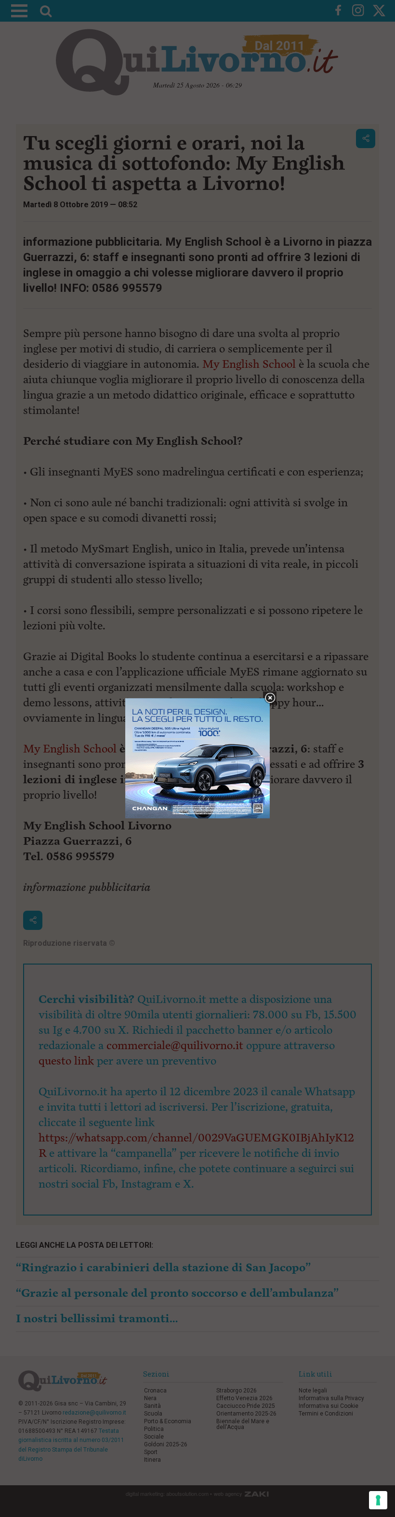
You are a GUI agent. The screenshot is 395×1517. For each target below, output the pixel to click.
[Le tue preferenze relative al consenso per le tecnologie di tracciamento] (378, 1500)
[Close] (269, 698)
